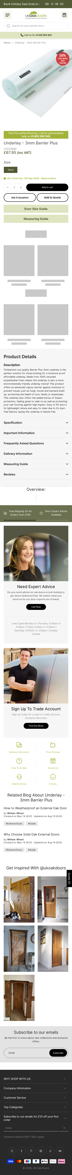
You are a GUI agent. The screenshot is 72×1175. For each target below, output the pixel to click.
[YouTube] (60, 1151)
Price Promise (53, 752)
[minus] (7, 187)
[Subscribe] (63, 1128)
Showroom (53, 768)
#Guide (32, 823)
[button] (47, 187)
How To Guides (19, 768)
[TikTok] (50, 1151)
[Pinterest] (31, 1151)
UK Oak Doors (41, 1168)
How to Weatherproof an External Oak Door (35, 808)
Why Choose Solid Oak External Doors (31, 834)
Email (8, 1128)
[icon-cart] (64, 15)
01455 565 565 (40, 136)
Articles (53, 784)
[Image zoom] (36, 86)
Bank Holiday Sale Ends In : (33, 4)
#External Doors (14, 823)
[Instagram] (41, 1151)
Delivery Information (19, 752)
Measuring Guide (36, 219)
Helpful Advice (19, 784)
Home (7, 42)
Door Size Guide (36, 209)
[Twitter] (12, 1151)
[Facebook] (22, 1151)
